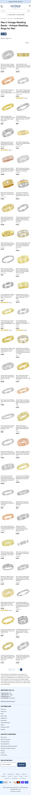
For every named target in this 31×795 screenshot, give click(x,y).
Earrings (9, 776)
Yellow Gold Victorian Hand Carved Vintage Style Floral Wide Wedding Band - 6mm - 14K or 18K (7, 219)
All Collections (15, 778)
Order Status (4, 720)
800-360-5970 (19, 1)
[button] (19, 98)
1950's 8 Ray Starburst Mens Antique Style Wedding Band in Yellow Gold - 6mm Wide (8, 244)
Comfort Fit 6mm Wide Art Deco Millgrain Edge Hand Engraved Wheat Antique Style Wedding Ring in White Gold (8, 478)
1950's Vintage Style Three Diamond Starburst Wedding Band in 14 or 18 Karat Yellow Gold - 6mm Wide (22, 270)
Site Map (18, 791)
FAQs (2, 713)
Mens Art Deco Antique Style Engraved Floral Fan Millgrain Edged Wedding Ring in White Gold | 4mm (22, 578)
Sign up (21, 765)
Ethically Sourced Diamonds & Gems (9, 746)
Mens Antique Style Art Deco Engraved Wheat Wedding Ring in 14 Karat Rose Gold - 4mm (8, 528)
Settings (24, 774)
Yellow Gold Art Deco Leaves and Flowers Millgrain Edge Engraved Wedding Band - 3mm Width (8, 322)
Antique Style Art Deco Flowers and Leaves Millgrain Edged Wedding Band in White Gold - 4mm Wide (23, 219)
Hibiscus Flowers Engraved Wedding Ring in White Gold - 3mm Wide (22, 503)
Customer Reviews (5, 741)
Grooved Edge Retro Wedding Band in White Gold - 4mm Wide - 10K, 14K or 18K (7, 296)
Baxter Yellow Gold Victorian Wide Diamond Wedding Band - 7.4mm (8, 194)
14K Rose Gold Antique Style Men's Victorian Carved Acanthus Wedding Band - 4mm (8, 91)
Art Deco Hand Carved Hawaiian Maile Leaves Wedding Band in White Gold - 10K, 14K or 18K (23, 118)
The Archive (6, 778)
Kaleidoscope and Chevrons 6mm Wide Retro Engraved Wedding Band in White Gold (7, 143)
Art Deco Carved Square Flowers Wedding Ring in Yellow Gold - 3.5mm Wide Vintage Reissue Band (8, 118)
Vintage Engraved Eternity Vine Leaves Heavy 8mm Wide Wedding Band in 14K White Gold (23, 631)
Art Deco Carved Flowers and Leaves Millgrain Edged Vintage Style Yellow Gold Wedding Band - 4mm (8, 657)
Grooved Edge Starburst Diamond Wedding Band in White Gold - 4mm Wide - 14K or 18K (22, 322)
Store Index (13, 791)
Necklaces (3, 776)
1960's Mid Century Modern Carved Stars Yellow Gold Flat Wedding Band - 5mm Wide (7, 553)
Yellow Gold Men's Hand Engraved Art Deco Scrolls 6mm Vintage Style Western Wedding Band (23, 66)
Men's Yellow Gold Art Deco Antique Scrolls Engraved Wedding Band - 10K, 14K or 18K (23, 377)
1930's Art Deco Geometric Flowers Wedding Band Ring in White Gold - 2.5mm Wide (7, 270)
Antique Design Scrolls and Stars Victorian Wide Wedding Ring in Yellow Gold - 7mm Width (22, 296)
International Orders (5, 722)
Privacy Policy (4, 755)
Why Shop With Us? (5, 744)
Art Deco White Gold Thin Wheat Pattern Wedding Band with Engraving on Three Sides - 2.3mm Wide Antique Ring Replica (23, 605)
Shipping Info (4, 718)
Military (2, 725)
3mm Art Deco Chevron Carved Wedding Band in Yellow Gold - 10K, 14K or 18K (8, 631)
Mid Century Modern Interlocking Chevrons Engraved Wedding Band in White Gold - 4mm (22, 528)
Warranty (3, 750)
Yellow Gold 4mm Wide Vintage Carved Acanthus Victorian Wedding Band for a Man (8, 350)
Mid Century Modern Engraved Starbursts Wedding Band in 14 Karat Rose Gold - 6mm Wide (23, 453)
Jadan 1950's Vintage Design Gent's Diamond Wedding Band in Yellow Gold (23, 143)
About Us (3, 752)
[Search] (28, 11)
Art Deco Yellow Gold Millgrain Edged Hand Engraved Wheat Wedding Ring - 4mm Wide (22, 477)
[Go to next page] (21, 669)
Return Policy (4, 716)
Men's (26, 776)
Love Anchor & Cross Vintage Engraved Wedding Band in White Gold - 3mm (7, 427)
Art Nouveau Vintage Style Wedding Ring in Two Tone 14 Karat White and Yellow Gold (22, 194)
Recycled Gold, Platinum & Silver (8, 748)
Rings (4, 774)
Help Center (3, 711)
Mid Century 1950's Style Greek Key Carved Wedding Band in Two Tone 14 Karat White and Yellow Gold (23, 245)
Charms (15, 776)
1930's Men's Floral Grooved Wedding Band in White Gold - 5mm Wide (22, 553)
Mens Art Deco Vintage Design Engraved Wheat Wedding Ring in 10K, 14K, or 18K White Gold (23, 91)
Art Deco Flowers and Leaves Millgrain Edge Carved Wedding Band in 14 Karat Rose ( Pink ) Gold (23, 402)
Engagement (10, 774)
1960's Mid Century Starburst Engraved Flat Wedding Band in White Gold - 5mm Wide (23, 170)
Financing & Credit (5, 727)
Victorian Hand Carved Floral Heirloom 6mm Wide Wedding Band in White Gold (7, 377)
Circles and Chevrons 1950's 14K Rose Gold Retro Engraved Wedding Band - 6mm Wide (8, 170)
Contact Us (3, 709)
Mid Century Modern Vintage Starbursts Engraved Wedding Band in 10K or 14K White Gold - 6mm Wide (8, 66)
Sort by (27, 42)
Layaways (3, 729)
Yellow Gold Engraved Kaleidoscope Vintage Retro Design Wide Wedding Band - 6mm (22, 427)
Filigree (20, 776)
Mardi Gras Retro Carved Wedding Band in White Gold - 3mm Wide (7, 503)
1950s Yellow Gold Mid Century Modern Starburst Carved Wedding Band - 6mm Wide (8, 604)
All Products (22, 778)
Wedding (18, 774)
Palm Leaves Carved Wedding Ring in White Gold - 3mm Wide (8, 400)
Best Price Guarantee (5, 739)
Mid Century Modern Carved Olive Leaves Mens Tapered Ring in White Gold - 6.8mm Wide (7, 578)
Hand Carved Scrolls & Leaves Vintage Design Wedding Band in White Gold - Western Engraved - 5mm (23, 657)
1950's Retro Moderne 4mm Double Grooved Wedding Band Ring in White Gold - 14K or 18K (8, 453)
